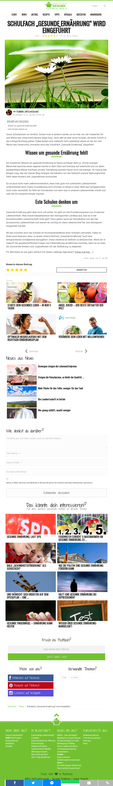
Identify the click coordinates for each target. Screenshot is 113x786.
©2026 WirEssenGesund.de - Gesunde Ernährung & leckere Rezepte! (56, 778)
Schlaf (60, 754)
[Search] (104, 5)
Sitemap (87, 741)
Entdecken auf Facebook (25, 678)
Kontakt (9, 746)
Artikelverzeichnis (91, 735)
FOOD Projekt (13, 738)
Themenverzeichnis (91, 738)
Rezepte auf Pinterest (26, 685)
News (24, 14)
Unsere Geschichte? (14, 735)
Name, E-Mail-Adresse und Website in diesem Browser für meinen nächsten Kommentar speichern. (49, 483)
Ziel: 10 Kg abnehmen (40, 757)
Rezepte (46, 14)
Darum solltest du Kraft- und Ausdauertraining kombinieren (67, 749)
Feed (85, 743)
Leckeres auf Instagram (27, 693)
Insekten (74, 677)
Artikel (34, 14)
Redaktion (10, 743)
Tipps (56, 14)
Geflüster (81, 14)
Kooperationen (12, 741)
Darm (59, 763)
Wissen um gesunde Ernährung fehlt (22, 126)
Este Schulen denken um (17, 129)
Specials (68, 14)
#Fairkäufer (96, 14)
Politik (64, 677)
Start (14, 14)
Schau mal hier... (83, 252)
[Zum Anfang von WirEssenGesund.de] (56, 716)
